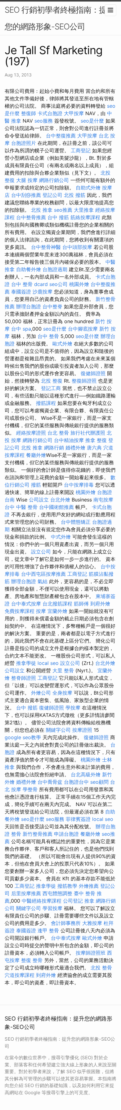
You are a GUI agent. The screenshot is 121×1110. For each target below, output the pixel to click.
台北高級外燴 (86, 774)
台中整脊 (52, 306)
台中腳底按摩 (83, 329)
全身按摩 (62, 693)
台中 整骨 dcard (29, 284)
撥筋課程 (46, 403)
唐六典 (94, 447)
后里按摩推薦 (26, 893)
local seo (48, 663)
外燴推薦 (89, 886)
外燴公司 (41, 693)
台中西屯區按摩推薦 (43, 574)
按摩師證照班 (90, 953)
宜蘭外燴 (57, 611)
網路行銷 (54, 447)
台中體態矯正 (76, 522)
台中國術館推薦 (56, 507)
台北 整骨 (58, 433)
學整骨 (30, 789)
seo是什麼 (92, 121)
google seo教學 (23, 737)
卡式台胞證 (50, 113)
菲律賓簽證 (78, 819)
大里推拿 (84, 210)
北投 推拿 (41, 210)
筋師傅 (81, 604)
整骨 (16, 834)
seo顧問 (99, 782)
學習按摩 (52, 908)
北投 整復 (51, 381)
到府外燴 (100, 604)
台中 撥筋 (58, 217)
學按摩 (72, 708)
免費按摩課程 (19, 611)
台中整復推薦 (61, 135)
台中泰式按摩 (26, 604)
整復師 (28, 113)
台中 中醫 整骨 (21, 507)
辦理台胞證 (28, 306)
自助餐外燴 (28, 269)
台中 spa (21, 329)
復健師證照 (93, 373)
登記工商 (51, 388)
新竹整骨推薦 (37, 834)
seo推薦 (63, 210)
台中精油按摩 (69, 440)
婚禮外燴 (75, 447)
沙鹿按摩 (42, 291)
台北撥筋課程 (57, 604)
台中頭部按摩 (77, 247)
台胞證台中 (76, 782)
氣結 (42, 581)
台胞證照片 (23, 143)
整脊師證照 (23, 678)
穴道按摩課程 (19, 975)
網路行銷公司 (54, 180)
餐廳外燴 (36, 455)
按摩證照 (82, 730)
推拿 (89, 901)
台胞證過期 (55, 269)
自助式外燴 (88, 187)
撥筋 (36, 485)
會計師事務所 (66, 923)
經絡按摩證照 (31, 433)
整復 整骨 (32, 960)
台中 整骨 (48, 336)
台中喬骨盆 (50, 782)
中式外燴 (61, 537)
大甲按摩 (74, 113)
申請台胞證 (66, 834)
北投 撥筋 (74, 195)
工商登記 (81, 150)
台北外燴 (60, 499)
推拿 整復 (96, 440)
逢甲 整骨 (48, 930)
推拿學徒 (26, 663)
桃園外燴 (79, 284)
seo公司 (58, 284)
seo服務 (43, 121)
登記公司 (52, 195)
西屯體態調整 (57, 893)
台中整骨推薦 (31, 217)
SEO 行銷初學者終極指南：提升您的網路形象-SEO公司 (59, 18)
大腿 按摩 (27, 180)
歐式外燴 (62, 343)
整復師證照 (84, 381)
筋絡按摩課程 (85, 217)
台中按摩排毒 (79, 485)
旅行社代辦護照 (87, 433)
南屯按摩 (103, 499)
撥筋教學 (67, 886)
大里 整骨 (63, 670)
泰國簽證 (21, 291)
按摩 (41, 611)
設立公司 (41, 551)
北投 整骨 (101, 968)
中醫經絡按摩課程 (41, 901)
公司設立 (39, 499)
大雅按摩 (92, 923)
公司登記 (73, 901)
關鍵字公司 (58, 730)
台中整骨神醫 (46, 247)
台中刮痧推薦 (26, 195)
